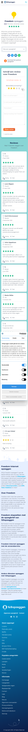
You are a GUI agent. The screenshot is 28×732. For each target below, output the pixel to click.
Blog (3, 697)
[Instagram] (17, 617)
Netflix (4, 632)
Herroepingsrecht (7, 708)
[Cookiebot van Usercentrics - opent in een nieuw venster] (19, 334)
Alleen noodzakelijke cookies (14, 396)
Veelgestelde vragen (8, 685)
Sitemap (4, 713)
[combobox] (14, 49)
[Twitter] (12, 55)
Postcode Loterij (7, 629)
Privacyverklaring (7, 705)
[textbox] (14, 49)
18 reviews (10, 24)
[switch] (24, 370)
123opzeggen (21, 476)
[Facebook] (8, 55)
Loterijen (4, 661)
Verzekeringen (6, 670)
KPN (22, 485)
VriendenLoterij (6, 635)
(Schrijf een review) (19, 24)
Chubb (4, 651)
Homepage (5, 680)
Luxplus (4, 626)
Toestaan (14, 386)
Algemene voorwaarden (9, 702)
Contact (21, 613)
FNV (3, 640)
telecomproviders (12, 485)
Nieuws (4, 699)
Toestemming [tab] (5, 338)
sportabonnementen (14, 588)
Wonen (4, 673)
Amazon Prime (6, 646)
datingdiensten (11, 587)
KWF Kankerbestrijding (9, 649)
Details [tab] (14, 338)
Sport (3, 667)
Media (4, 664)
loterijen (4, 588)
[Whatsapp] (19, 55)
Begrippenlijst (6, 688)
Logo (3, 694)
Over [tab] (23, 338)
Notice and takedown (8, 711)
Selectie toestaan (14, 391)
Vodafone (8, 487)
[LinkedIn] (15, 55)
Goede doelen (6, 659)
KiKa (3, 643)
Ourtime (4, 637)
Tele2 (3, 487)
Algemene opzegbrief (11, 613)
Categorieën (6, 683)
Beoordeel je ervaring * (14, 86)
